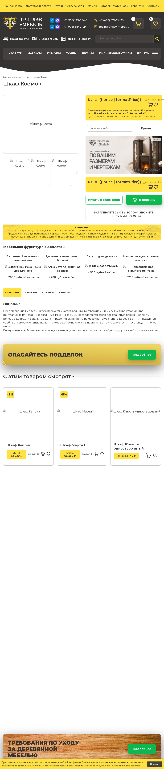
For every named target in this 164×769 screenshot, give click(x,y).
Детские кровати (80, 38)
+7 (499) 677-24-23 (111, 20)
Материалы (121, 6)
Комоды (54, 53)
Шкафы (88, 53)
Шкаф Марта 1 (72, 445)
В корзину (147, 200)
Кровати (15, 53)
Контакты (153, 6)
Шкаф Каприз (19, 445)
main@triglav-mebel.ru (114, 26)
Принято (154, 764)
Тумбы (71, 53)
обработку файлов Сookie (75, 762)
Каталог (105, 6)
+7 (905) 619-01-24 (75, 26)
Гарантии (137, 6)
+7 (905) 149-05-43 (75, 20)
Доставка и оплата (38, 6)
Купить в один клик (104, 200)
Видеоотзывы (48, 38)
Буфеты (143, 53)
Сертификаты (74, 6)
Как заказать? (13, 6)
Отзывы (91, 6)
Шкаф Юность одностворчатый (129, 446)
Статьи (58, 6)
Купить (146, 128)
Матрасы (34, 53)
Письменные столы (115, 53)
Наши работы (19, 38)
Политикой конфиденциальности (20, 765)
